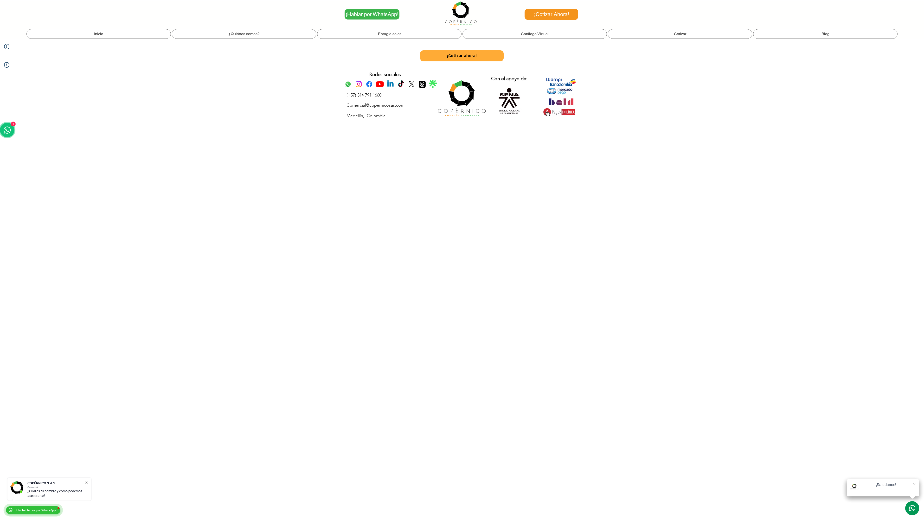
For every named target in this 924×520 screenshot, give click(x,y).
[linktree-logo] (433, 84)
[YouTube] (380, 84)
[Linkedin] (390, 84)
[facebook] (369, 84)
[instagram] (359, 84)
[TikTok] (401, 84)
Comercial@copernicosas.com (375, 105)
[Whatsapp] (348, 84)
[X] (412, 84)
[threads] (422, 84)
